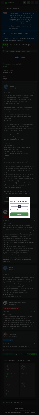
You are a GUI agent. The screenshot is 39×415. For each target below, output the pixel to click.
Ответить (19, 214)
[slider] (19, 206)
